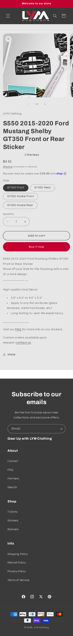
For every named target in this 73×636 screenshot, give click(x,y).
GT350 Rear (42, 187)
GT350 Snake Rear (20, 205)
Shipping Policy (17, 554)
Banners (13, 529)
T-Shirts (12, 511)
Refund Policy (16, 562)
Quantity (8, 214)
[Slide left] (28, 104)
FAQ (18, 329)
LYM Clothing (41, 628)
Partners (13, 478)
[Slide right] (45, 104)
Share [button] (11, 354)
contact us (23, 342)
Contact (12, 461)
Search (12, 487)
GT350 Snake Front (20, 196)
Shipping (7, 167)
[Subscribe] (61, 428)
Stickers (12, 520)
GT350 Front (16, 187)
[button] (8, 16)
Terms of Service (18, 580)
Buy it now (36, 246)
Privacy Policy (16, 571)
